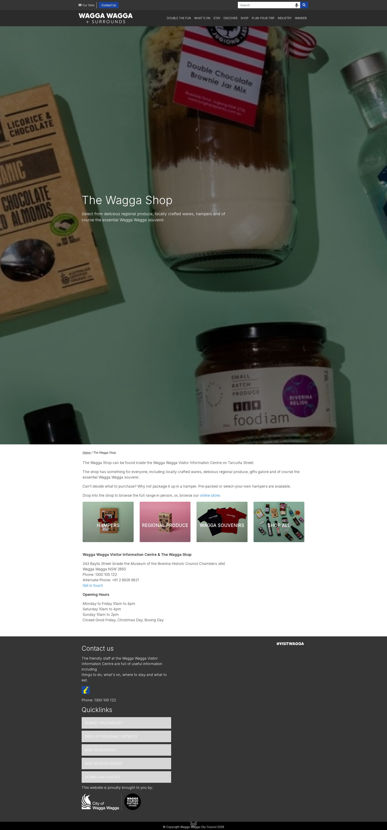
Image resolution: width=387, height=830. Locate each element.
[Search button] (304, 5)
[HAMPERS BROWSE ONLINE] (108, 506)
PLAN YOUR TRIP (263, 18)
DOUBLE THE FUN (179, 18)
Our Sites (88, 5)
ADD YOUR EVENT (101, 750)
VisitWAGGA (290, 643)
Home (87, 452)
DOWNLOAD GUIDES (102, 777)
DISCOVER (230, 18)
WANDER (301, 18)
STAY (216, 18)
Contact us (98, 648)
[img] (296, 5)
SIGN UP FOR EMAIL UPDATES (111, 736)
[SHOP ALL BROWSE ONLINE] (279, 506)
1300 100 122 (105, 700)
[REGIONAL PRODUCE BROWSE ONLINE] (165, 506)
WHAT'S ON (202, 18)
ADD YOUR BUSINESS (103, 763)
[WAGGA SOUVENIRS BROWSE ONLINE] (222, 506)
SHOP (245, 18)
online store (210, 495)
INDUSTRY (285, 18)
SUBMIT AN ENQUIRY (104, 723)
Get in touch (93, 585)
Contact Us (108, 5)
